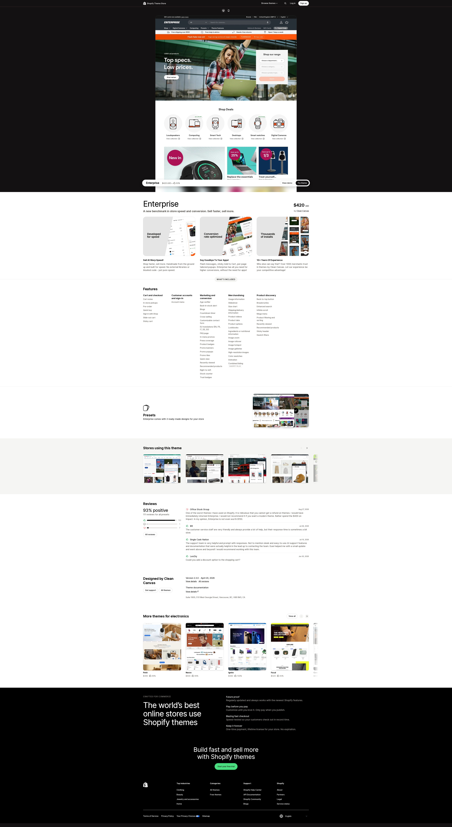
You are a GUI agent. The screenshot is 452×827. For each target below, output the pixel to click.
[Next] (307, 448)
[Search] (285, 3)
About (279, 790)
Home (179, 804)
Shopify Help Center (252, 790)
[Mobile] (228, 10)
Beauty (180, 794)
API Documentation (252, 794)
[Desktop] (223, 10)
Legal (279, 799)
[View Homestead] (266, 410)
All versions (204, 581)
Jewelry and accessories (188, 799)
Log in (292, 3)
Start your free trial (226, 766)
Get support (150, 590)
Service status (283, 804)
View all (292, 616)
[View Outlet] (281, 410)
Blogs (245, 804)
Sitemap (206, 816)
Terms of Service (150, 816)
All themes (165, 590)
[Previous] (301, 448)
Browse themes (268, 3)
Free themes (215, 794)
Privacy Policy (167, 816)
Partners (281, 794)
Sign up (303, 3)
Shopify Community (252, 799)
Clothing (180, 790)
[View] (162, 469)
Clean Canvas (303, 211)
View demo (287, 183)
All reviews (150, 534)
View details (191, 581)
